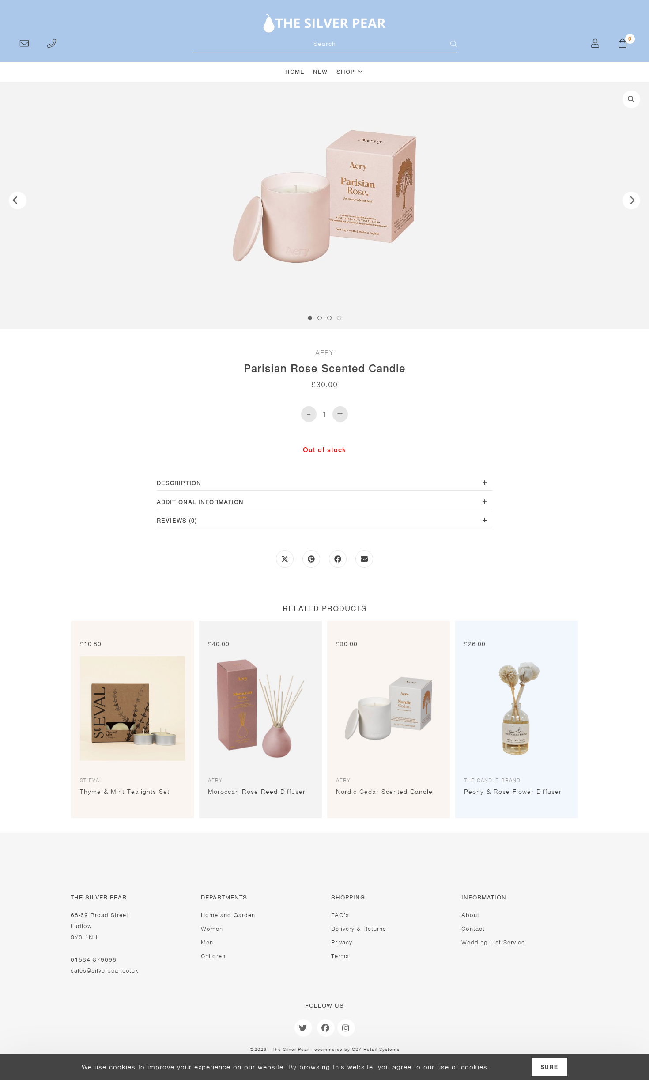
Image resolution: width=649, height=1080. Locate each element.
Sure (549, 1067)
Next (631, 200)
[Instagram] (346, 1028)
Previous (17, 200)
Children (213, 956)
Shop (345, 72)
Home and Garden (228, 915)
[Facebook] (326, 1028)
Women (212, 929)
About (470, 915)
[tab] (324, 484)
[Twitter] (303, 1028)
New (320, 72)
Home (294, 72)
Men (207, 942)
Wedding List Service (493, 942)
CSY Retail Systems (376, 1049)
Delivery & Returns (358, 929)
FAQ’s (340, 915)
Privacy (341, 942)
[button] (631, 99)
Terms (340, 956)
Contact (473, 929)
